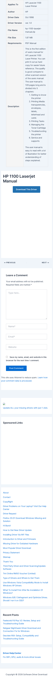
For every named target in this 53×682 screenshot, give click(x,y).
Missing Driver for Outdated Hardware (20, 543)
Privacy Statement (11, 552)
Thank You (8, 561)
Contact (6, 497)
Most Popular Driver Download (17, 548)
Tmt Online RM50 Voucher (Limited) (19, 573)
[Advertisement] (26, 224)
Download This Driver (26, 189)
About (6, 492)
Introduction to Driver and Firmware (19, 539)
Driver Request (9, 513)
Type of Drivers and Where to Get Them (21, 578)
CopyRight (8, 501)
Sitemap (6, 557)
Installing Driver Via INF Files (16, 534)
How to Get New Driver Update (17, 530)
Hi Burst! (7, 525)
